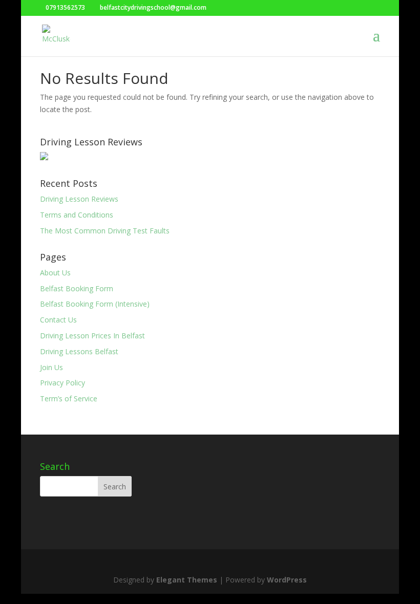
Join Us (51, 367)
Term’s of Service (68, 398)
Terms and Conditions (76, 215)
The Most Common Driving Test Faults (105, 230)
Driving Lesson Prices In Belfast (92, 335)
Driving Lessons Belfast (79, 351)
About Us (55, 272)
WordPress (287, 580)
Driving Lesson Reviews (79, 199)
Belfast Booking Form (76, 288)
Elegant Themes (186, 580)
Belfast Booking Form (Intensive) (95, 304)
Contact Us (58, 320)
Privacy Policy (62, 382)
